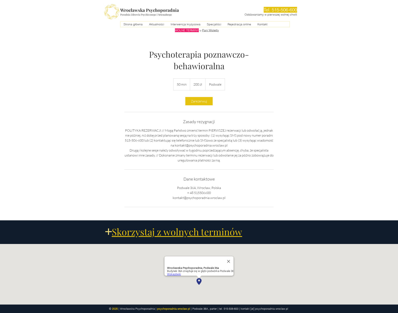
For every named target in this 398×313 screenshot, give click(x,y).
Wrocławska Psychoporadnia (149, 10)
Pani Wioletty (210, 30)
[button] (214, 24)
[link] (199, 101)
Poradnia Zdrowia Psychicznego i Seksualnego (146, 14)
